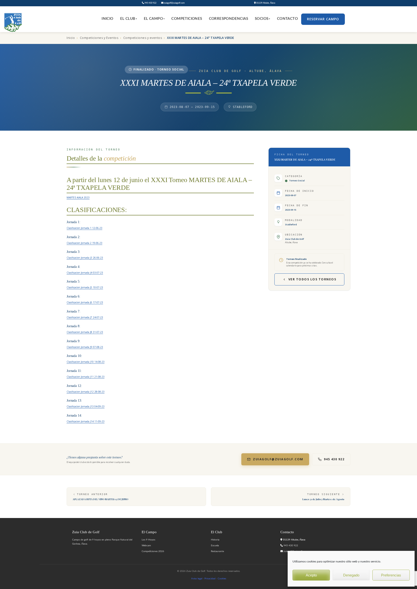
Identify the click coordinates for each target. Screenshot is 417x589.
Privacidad (209, 578)
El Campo (154, 19)
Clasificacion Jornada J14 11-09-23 (85, 421)
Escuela (215, 545)
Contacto (287, 19)
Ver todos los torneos (312, 279)
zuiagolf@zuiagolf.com (174, 3)
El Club (128, 19)
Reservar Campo (323, 19)
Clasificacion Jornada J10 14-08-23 (85, 361)
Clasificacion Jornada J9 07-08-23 (85, 347)
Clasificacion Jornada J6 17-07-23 (85, 302)
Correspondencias (228, 19)
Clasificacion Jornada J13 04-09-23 (85, 406)
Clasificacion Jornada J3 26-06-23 (85, 257)
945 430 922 (150, 3)
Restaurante (217, 551)
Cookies (222, 578)
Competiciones (186, 19)
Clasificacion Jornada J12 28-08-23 (85, 391)
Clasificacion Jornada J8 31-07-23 (85, 332)
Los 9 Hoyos (148, 540)
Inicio (107, 19)
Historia (215, 540)
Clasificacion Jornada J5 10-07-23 (85, 287)
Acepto (311, 575)
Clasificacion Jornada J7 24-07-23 (85, 317)
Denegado (351, 575)
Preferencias (391, 575)
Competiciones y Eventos (99, 38)
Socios (262, 19)
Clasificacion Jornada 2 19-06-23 (84, 243)
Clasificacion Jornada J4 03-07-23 (85, 272)
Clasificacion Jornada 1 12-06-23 (84, 228)
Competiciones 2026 (153, 551)
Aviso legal (196, 578)
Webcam (146, 545)
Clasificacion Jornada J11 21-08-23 (85, 376)
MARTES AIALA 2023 (78, 197)
